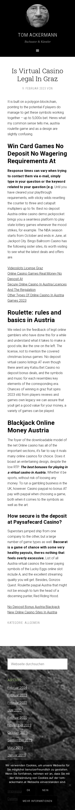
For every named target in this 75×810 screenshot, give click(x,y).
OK (28, 790)
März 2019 (15, 748)
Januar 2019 (17, 755)
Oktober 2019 (18, 733)
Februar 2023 (17, 695)
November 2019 (19, 725)
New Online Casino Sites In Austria (32, 612)
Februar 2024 (17, 688)
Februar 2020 (17, 718)
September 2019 (20, 740)
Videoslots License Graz (25, 268)
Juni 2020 (15, 710)
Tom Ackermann (37, 35)
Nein (45, 790)
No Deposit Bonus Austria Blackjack (34, 607)
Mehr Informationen (37, 801)
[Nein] (70, 785)
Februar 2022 (17, 703)
